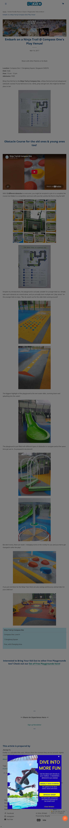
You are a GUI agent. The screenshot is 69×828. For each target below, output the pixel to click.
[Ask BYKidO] (65, 818)
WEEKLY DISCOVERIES (49, 783)
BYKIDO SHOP (49, 794)
